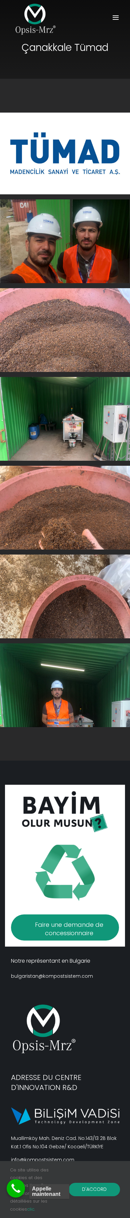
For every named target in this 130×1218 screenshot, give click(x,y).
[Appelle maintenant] (16, 1188)
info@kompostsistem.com (42, 1159)
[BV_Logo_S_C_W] (38, 19)
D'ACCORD (94, 1189)
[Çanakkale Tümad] (65, 241)
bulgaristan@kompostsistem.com (52, 976)
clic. (31, 1209)
